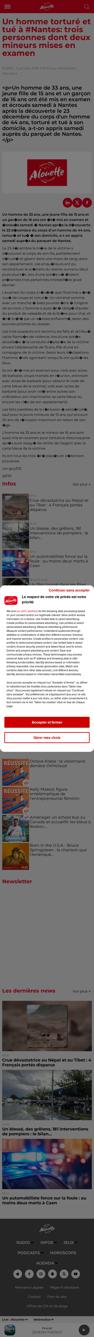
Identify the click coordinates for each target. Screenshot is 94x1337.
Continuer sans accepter (69, 590)
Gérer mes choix (47, 737)
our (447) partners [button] (27, 611)
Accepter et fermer (47, 722)
